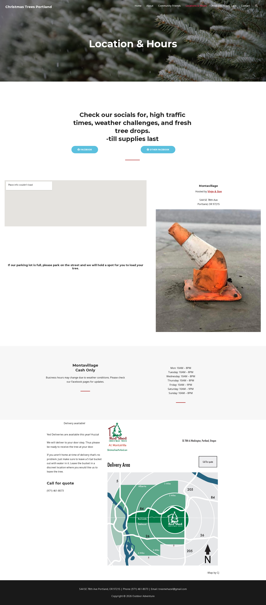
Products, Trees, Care (224, 5)
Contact (245, 5)
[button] (256, 5)
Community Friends (169, 5)
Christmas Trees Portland (28, 7)
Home (138, 5)
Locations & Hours (196, 5)
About (149, 5)
